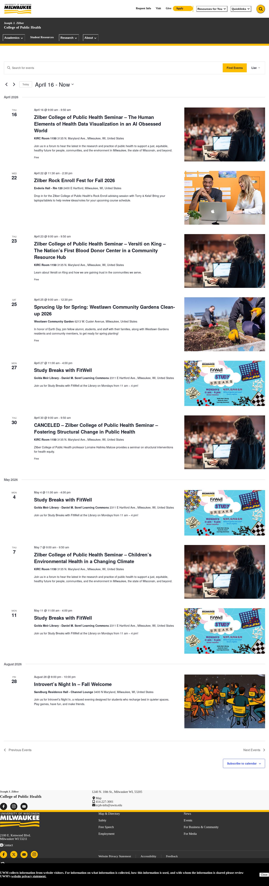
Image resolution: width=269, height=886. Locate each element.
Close (264, 874)
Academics (11, 37)
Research (66, 37)
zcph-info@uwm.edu (109, 805)
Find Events (235, 68)
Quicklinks (239, 8)
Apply (179, 8)
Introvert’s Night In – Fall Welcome (73, 684)
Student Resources (42, 37)
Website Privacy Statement (114, 856)
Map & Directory (109, 813)
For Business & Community (201, 827)
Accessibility (148, 856)
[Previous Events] (6, 84)
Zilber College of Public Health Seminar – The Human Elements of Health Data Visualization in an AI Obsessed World (97, 124)
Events (188, 820)
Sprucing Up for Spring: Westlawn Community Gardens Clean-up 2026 (104, 310)
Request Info (143, 8)
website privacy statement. (28, 876)
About (88, 37)
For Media (190, 833)
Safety (102, 820)
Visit (158, 8)
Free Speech (106, 827)
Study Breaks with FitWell (63, 370)
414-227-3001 (104, 801)
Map (98, 798)
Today (25, 84)
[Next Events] (14, 84)
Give (168, 8)
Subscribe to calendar (242, 763)
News (187, 813)
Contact (8, 845)
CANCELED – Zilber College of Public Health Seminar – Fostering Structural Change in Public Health (96, 428)
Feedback (172, 856)
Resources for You (210, 8)
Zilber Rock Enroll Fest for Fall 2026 (74, 180)
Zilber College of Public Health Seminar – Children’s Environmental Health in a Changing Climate (92, 557)
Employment (106, 833)
